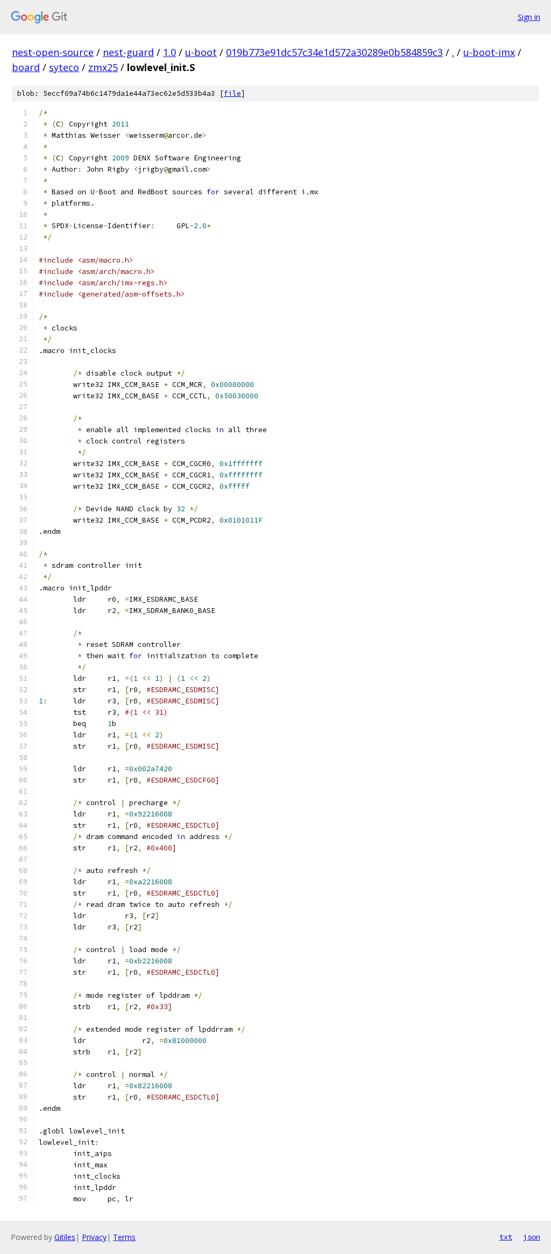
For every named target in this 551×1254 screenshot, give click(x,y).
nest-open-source (53, 52)
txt (505, 1237)
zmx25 (103, 67)
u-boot (201, 52)
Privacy (94, 1237)
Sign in (529, 17)
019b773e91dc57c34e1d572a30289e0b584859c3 (334, 52)
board (26, 67)
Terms (124, 1237)
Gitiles (64, 1237)
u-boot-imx (489, 52)
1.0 (169, 52)
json (531, 1237)
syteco (64, 67)
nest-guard (128, 52)
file (232, 93)
